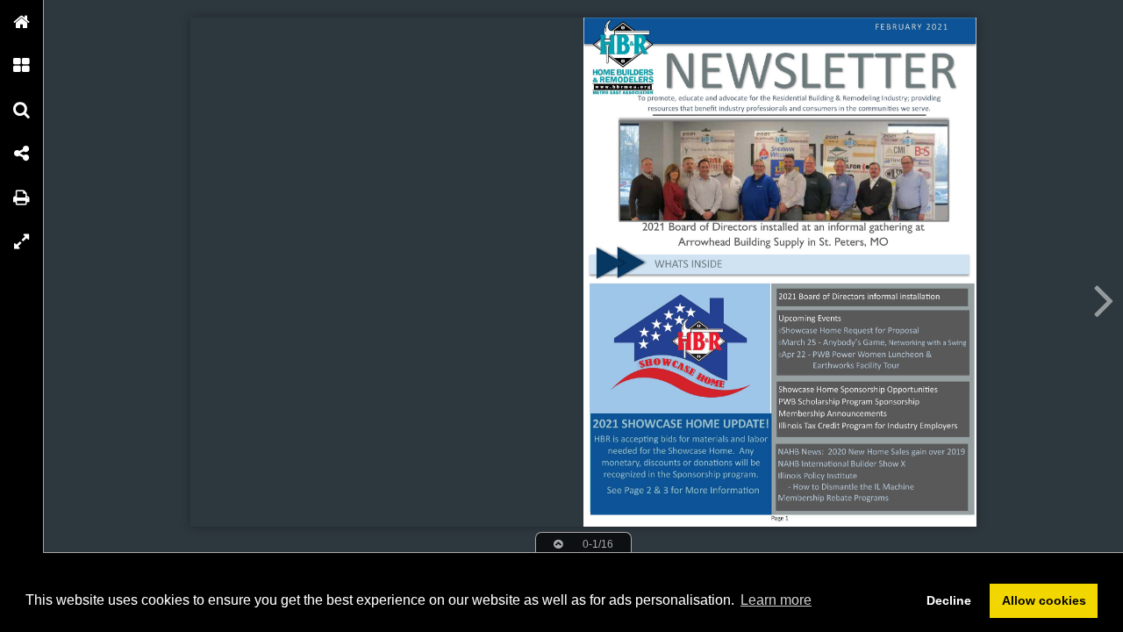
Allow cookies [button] (1044, 600)
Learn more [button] (776, 599)
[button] (22, 22)
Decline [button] (948, 600)
